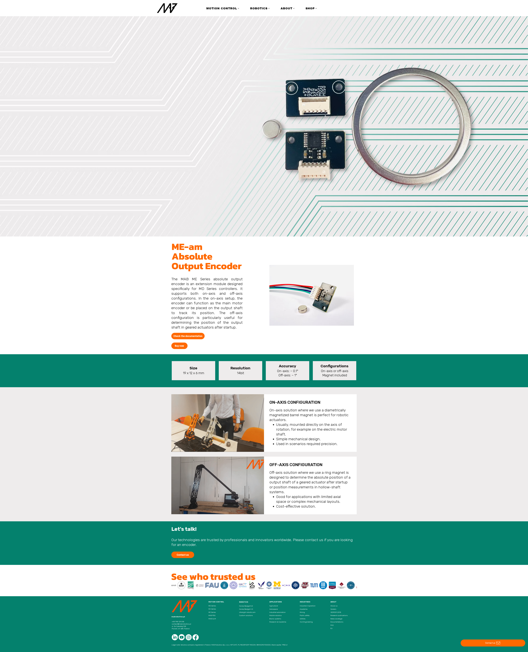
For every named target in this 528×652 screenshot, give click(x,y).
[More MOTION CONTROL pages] (238, 8)
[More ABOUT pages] (294, 8)
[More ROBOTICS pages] (269, 8)
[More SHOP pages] (316, 8)
